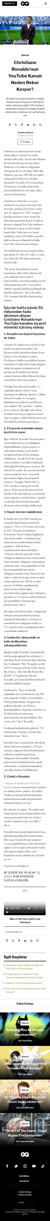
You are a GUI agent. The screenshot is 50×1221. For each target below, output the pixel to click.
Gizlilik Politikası (25, 1192)
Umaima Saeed (25, 132)
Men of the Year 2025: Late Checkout (25, 921)
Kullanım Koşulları (25, 1195)
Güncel (25, 55)
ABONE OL (9, 4)
